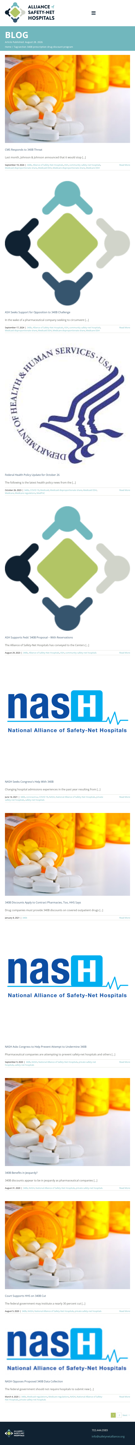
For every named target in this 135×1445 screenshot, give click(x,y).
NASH (52, 796)
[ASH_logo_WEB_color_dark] (29, 3)
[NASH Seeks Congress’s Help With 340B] (67, 720)
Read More (124, 164)
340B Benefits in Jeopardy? (21, 1173)
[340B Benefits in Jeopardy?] (67, 1122)
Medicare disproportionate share (69, 167)
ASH (66, 164)
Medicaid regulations (37, 1396)
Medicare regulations (25, 493)
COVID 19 (34, 490)
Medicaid (44, 490)
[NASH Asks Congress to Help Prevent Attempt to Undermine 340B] (67, 985)
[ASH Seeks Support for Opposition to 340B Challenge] (67, 243)
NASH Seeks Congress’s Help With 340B (29, 781)
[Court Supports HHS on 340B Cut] (67, 1245)
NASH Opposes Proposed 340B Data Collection (34, 1381)
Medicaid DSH (45, 167)
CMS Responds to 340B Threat (23, 149)
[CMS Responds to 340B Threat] (67, 99)
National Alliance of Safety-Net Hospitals (75, 796)
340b (29, 164)
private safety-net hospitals (89, 1188)
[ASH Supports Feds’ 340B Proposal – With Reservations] (67, 568)
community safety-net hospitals (84, 164)
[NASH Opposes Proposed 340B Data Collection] (67, 1349)
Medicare (9, 493)
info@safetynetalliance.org (108, 1436)
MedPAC (41, 493)
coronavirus (32, 796)
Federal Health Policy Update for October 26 (32, 475)
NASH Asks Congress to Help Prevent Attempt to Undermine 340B (45, 1047)
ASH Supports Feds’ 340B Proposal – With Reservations (39, 637)
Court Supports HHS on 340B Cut (25, 1296)
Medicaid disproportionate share (21, 167)
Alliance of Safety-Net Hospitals (48, 164)
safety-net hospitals (34, 799)
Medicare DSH (93, 167)
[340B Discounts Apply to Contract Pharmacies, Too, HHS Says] (67, 854)
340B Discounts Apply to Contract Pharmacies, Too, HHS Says (43, 902)
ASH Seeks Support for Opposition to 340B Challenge (37, 312)
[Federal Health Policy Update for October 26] (67, 406)
